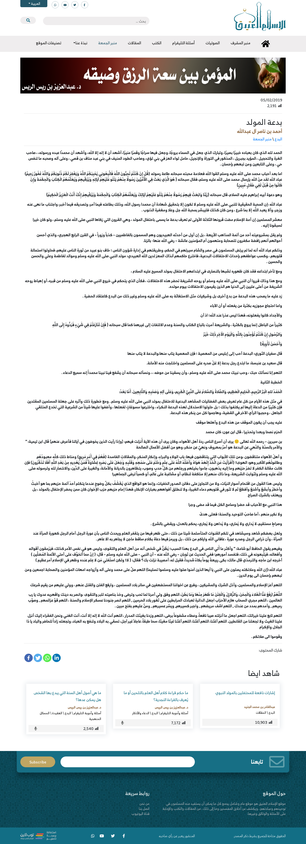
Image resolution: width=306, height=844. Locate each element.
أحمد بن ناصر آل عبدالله (259, 131)
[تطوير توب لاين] (38, 835)
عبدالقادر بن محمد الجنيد (259, 706)
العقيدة (57, 713)
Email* (127, 759)
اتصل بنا (144, 808)
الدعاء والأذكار (140, 713)
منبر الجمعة (262, 139)
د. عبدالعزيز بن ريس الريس (171, 707)
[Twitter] (38, 658)
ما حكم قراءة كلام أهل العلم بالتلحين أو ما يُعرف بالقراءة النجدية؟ (156, 696)
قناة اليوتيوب (140, 814)
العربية (35, 3)
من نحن (144, 803)
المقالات (261, 712)
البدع (278, 139)
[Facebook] (28, 658)
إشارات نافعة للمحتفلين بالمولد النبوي (245, 692)
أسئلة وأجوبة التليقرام (174, 713)
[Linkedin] (56, 658)
